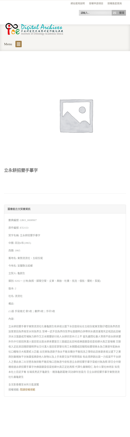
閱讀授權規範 (27, 389)
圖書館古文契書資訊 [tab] (19, 209)
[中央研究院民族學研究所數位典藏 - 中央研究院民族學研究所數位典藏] (34, 28)
